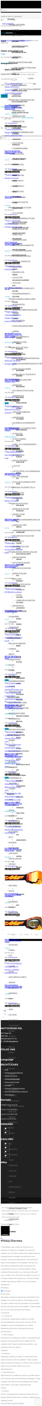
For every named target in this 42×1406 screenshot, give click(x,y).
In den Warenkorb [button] (12, 172)
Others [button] (3, 1388)
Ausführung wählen (13, 126)
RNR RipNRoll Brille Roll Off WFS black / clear (13, 474)
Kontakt (8, 1085)
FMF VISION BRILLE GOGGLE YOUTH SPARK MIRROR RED (13, 895)
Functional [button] (5, 1313)
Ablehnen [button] (9, 1220)
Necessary (7, 1291)
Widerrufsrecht (11, 1076)
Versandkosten (12, 123)
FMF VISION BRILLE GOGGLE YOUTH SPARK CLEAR (13, 941)
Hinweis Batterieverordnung (16, 1092)
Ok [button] (5, 1220)
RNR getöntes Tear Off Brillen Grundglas (13, 611)
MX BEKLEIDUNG (24, 40)
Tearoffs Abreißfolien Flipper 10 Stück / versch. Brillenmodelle (14, 152)
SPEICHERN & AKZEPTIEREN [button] (12, 1404)
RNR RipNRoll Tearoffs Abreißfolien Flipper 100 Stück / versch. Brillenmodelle (13, 335)
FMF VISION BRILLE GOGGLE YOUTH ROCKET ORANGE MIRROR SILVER (13, 986)
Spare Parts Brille (13, 69)
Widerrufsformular (12, 1079)
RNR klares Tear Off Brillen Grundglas (12, 519)
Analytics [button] (4, 1350)
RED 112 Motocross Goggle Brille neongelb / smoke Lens (13, 706)
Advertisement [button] (6, 1369)
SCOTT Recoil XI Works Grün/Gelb (13, 197)
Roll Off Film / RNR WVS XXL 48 (13, 288)
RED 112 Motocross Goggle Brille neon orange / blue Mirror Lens (14, 755)
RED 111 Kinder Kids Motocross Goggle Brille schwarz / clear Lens (13, 804)
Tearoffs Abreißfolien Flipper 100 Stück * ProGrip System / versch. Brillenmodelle (13, 107)
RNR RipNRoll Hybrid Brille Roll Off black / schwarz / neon (12, 380)
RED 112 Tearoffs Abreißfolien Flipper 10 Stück (13, 657)
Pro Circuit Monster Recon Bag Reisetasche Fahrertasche (13, 849)
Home (3, 40)
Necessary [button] (5, 1288)
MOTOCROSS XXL (11, 40)
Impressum (9, 1095)
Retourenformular (12, 1082)
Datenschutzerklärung (14, 1073)
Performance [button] (6, 1332)
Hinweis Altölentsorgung (15, 1088)
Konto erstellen (27, 117)
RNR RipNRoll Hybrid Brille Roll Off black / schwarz (12, 429)
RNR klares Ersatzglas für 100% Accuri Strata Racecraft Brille (14, 566)
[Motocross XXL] (14, 24)
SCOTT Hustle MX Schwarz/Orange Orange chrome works (13, 243)
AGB (6, 1070)
